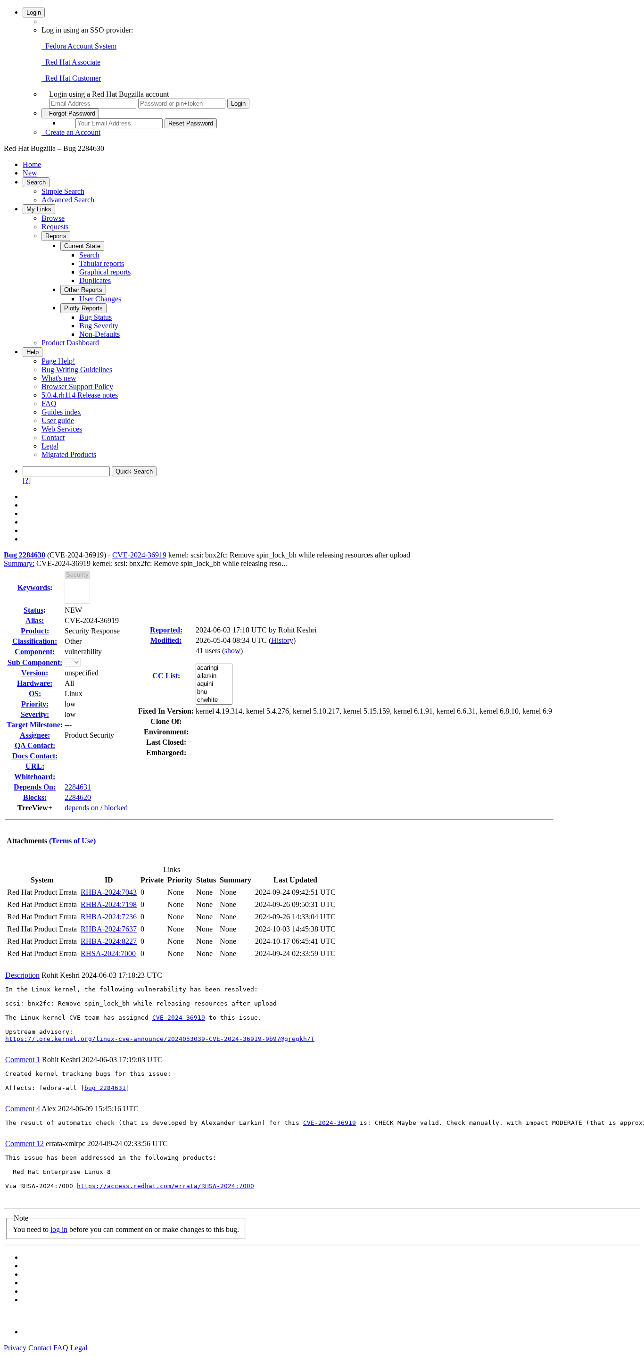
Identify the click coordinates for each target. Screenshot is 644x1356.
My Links (38, 209)
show (232, 651)
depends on (82, 808)
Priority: (35, 704)
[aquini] (214, 684)
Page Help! (58, 361)
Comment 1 (22, 1060)
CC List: (166, 676)
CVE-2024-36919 (139, 555)
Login (33, 12)
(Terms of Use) (72, 841)
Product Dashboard (70, 343)
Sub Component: (35, 662)
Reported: (166, 630)
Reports (55, 236)
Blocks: (35, 797)
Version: (34, 673)
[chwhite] (214, 700)
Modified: (166, 640)
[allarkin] (214, 676)
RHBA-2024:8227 (109, 941)
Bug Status (95, 317)
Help (32, 352)
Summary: (19, 563)
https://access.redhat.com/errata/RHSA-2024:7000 (165, 1186)
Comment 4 (22, 1109)
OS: (35, 694)
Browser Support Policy (77, 387)
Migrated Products (68, 454)
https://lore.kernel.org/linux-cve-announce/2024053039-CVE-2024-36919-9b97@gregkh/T (159, 1038)
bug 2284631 (105, 1087)
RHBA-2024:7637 (109, 929)
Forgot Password (70, 113)
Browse (53, 218)
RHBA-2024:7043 (109, 892)
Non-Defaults (99, 334)
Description (22, 975)
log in (58, 1229)
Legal (49, 446)
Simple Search (62, 191)
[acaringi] (214, 668)
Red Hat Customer (71, 78)
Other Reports (83, 289)
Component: (35, 652)
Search (36, 182)
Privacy (15, 1348)
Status (33, 610)
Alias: (34, 620)
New (30, 173)
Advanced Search (67, 200)
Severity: (35, 714)
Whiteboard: (34, 777)
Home (32, 164)
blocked (116, 808)
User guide (57, 420)
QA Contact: (35, 745)
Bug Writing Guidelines (76, 370)
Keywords (33, 587)
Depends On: (35, 787)
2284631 (78, 787)
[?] (27, 480)
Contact (53, 437)
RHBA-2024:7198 (109, 904)
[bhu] (214, 692)
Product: (35, 631)
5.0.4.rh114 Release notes (79, 395)
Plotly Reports (83, 308)
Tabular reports (101, 263)
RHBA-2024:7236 (109, 917)
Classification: (34, 641)
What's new (58, 378)
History (282, 640)
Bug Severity (98, 326)
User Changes (100, 299)
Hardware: (34, 683)
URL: (34, 766)
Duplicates (95, 280)
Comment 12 (24, 1144)
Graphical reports (105, 272)
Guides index (61, 412)
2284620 (78, 797)
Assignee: (35, 735)
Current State (82, 246)
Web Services (61, 429)
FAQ (49, 403)
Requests (54, 227)
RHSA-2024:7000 (108, 953)
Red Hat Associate (70, 62)
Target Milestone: (35, 725)
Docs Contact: (35, 756)
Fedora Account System (78, 46)
